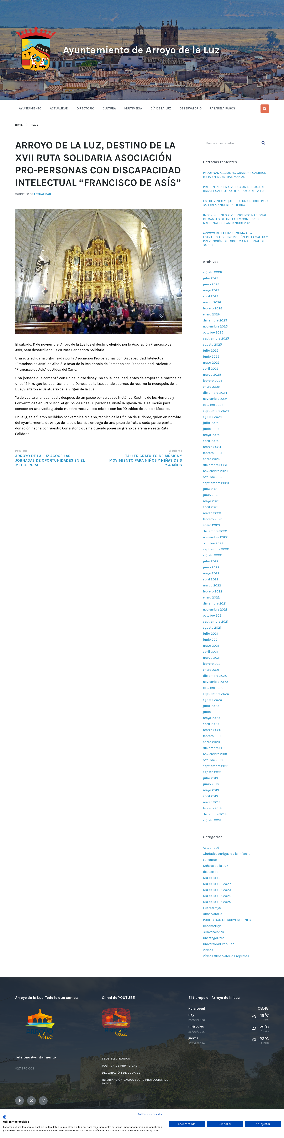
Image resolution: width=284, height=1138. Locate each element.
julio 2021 (210, 633)
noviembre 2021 (215, 609)
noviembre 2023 (215, 471)
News (34, 124)
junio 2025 (211, 356)
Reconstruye (212, 926)
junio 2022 (211, 567)
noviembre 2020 (215, 682)
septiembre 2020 (216, 694)
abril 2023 (211, 507)
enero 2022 (211, 597)
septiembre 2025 (216, 338)
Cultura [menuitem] (109, 108)
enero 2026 (211, 314)
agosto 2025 (212, 344)
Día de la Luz (212, 878)
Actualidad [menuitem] (59, 108)
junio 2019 (211, 784)
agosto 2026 (212, 272)
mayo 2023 (211, 501)
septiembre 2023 (216, 483)
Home (19, 124)
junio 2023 (211, 495)
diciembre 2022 (215, 531)
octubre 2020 (213, 688)
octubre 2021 (213, 615)
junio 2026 (211, 284)
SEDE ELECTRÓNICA (116, 1058)
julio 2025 (211, 350)
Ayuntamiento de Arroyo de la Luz (141, 50)
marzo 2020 (212, 730)
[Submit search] (263, 143)
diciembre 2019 (214, 748)
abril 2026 (211, 296)
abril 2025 (211, 368)
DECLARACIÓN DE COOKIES (121, 1072)
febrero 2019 (212, 808)
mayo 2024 (211, 435)
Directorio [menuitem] (85, 108)
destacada (210, 872)
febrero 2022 (212, 591)
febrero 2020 (212, 736)
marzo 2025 (212, 374)
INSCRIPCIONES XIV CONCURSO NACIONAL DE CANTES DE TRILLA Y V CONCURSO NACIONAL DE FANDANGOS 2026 (235, 219)
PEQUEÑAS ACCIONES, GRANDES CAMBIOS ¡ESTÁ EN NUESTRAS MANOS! (234, 175)
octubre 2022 (213, 543)
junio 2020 (211, 712)
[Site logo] (36, 72)
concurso (210, 860)
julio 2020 (211, 706)
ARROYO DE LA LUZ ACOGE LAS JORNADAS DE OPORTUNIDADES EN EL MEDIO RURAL (50, 460)
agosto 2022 (212, 555)
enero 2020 (211, 742)
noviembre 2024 (215, 399)
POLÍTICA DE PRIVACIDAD (119, 1065)
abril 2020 (211, 724)
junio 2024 (211, 429)
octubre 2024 (213, 405)
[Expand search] (265, 108)
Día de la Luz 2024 (217, 896)
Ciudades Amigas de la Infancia (226, 854)
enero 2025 (211, 387)
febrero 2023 (212, 519)
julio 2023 (211, 489)
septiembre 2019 (215, 766)
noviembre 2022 (215, 537)
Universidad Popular (218, 944)
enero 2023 (211, 525)
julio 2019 (210, 778)
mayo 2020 (211, 718)
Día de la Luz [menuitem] (161, 108)
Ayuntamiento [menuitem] (30, 108)
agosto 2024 (212, 417)
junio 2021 (211, 639)
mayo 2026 (211, 290)
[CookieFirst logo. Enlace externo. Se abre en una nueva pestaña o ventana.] (4, 1117)
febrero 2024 (212, 453)
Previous (21, 450)
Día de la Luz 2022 (217, 884)
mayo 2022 (211, 573)
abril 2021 (210, 652)
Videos (208, 950)
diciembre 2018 (215, 814)
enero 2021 (211, 670)
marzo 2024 (212, 447)
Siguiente (175, 450)
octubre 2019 (213, 760)
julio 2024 (211, 423)
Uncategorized (214, 938)
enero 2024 (211, 459)
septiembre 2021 (215, 621)
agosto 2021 (212, 627)
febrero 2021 (212, 664)
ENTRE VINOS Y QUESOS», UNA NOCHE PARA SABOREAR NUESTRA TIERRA (235, 203)
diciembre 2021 (214, 603)
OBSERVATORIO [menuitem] (190, 108)
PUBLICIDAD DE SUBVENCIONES (227, 920)
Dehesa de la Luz (215, 866)
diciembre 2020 (215, 676)
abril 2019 (210, 796)
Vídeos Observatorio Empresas (226, 956)
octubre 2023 (213, 477)
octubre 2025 (213, 332)
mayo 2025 (211, 362)
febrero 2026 (212, 308)
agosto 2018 (212, 820)
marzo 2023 (212, 513)
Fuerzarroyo (212, 908)
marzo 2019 (211, 802)
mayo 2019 (211, 790)
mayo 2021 (211, 645)
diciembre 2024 (215, 393)
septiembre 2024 (216, 411)
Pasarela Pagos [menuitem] (222, 108)
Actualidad (42, 194)
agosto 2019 (212, 772)
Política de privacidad (150, 1114)
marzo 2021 (211, 658)
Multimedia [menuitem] (133, 108)
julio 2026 (211, 278)
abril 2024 (211, 441)
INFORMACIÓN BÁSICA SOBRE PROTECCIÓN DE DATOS (135, 1081)
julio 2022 (211, 561)
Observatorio (212, 914)
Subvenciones (213, 932)
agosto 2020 (212, 700)
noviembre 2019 (215, 754)
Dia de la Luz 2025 (217, 902)
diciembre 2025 (215, 320)
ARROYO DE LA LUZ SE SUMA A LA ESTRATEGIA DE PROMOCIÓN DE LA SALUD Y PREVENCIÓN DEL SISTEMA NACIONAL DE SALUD (235, 239)
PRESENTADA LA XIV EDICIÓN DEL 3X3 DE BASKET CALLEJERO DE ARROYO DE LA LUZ (234, 189)
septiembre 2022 (216, 549)
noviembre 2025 (215, 326)
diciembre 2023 (215, 465)
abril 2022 (211, 579)
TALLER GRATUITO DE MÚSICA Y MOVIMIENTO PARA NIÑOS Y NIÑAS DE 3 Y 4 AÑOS (145, 460)
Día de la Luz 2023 (217, 890)
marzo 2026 (212, 302)
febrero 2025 (212, 381)
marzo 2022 (212, 585)
